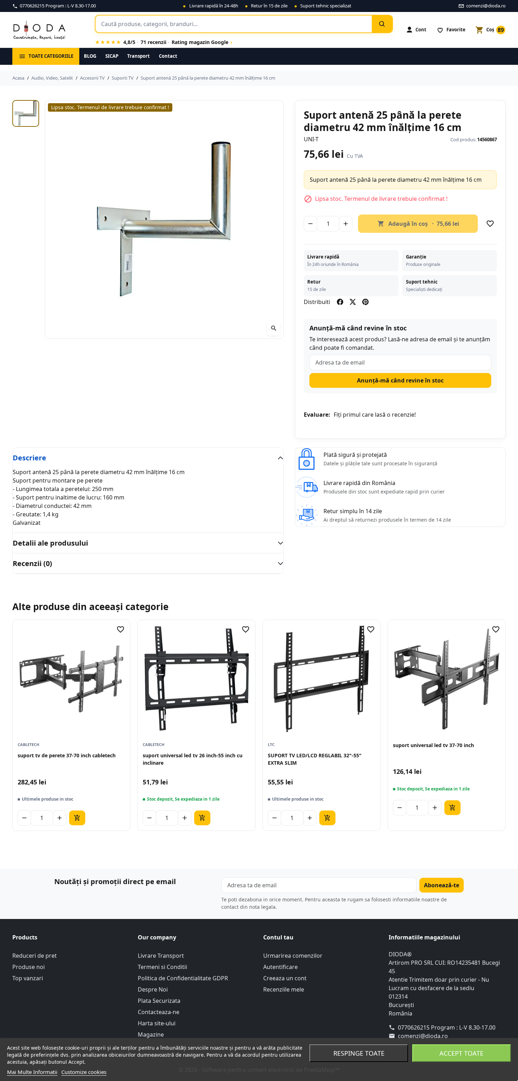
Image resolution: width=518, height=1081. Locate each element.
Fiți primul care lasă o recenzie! (375, 414)
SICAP (111, 56)
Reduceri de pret (34, 955)
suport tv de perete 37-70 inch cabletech (67, 755)
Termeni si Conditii (162, 967)
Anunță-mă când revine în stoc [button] (400, 380)
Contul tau (278, 937)
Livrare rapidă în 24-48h (213, 5)
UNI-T (311, 139)
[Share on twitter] (352, 301)
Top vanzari (27, 978)
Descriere (29, 457)
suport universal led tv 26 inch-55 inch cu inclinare (192, 759)
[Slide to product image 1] (25, 113)
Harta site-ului (156, 1023)
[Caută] (382, 23)
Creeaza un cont (285, 978)
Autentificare (280, 967)
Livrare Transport (161, 955)
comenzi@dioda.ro (423, 1036)
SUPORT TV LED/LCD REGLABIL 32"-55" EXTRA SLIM (315, 759)
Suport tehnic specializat (325, 5)
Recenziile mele (283, 989)
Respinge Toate (358, 1053)
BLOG (90, 56)
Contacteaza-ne (158, 1012)
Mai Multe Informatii (32, 1071)
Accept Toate (461, 1053)
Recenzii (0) (32, 563)
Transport (138, 56)
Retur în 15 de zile (269, 5)
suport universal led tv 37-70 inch (433, 745)
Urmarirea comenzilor (292, 955)
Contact (168, 56)
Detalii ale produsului (50, 543)
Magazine (151, 1034)
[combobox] (233, 23)
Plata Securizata (159, 1001)
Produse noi (28, 967)
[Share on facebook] (340, 301)
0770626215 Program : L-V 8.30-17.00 (446, 1027)
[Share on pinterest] (365, 301)
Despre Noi (153, 989)
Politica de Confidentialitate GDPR (183, 978)
